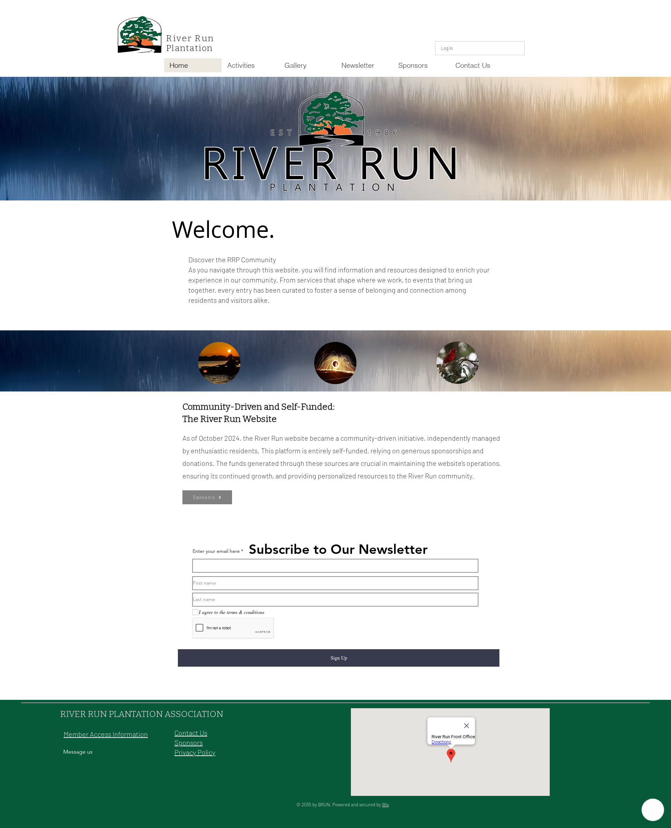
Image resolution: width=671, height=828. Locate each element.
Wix (385, 804)
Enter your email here (216, 551)
